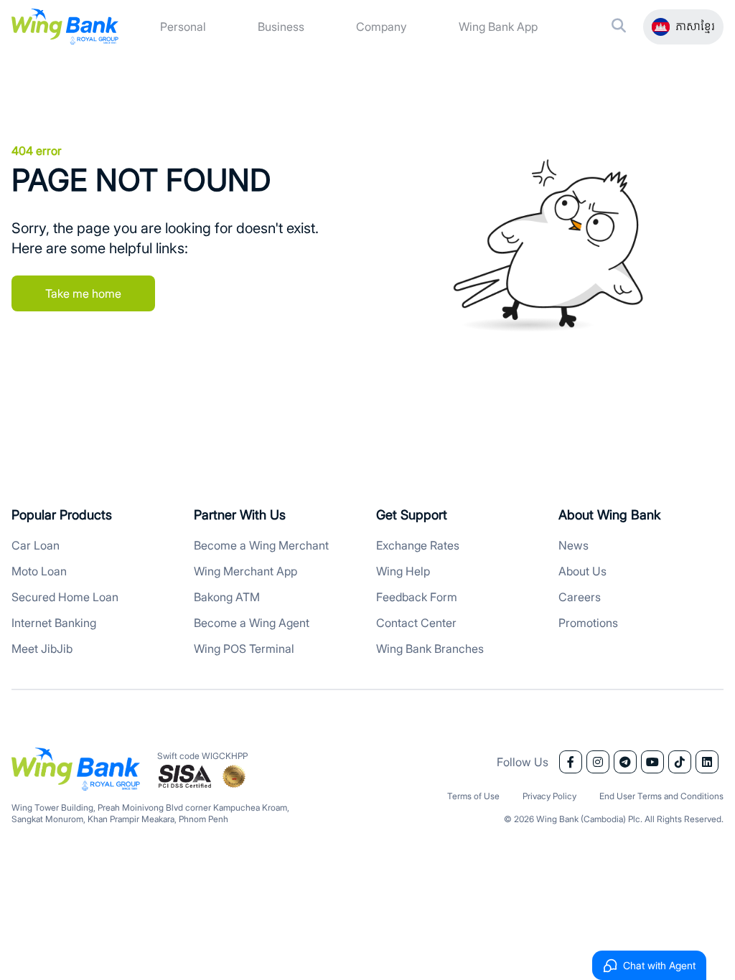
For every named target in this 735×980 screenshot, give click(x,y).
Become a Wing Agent (251, 623)
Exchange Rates (417, 545)
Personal (183, 26)
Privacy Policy (549, 796)
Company (381, 26)
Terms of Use (473, 796)
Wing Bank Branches (430, 648)
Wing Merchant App (245, 571)
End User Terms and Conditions (661, 796)
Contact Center (416, 623)
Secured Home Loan (64, 597)
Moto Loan (39, 571)
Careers (579, 597)
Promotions (588, 623)
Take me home (83, 293)
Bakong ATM (227, 597)
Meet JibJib (41, 648)
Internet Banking (53, 623)
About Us (582, 571)
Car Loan (35, 545)
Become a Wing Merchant (261, 545)
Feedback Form (416, 597)
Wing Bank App (498, 26)
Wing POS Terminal (244, 648)
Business (281, 26)
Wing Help (403, 571)
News (573, 545)
